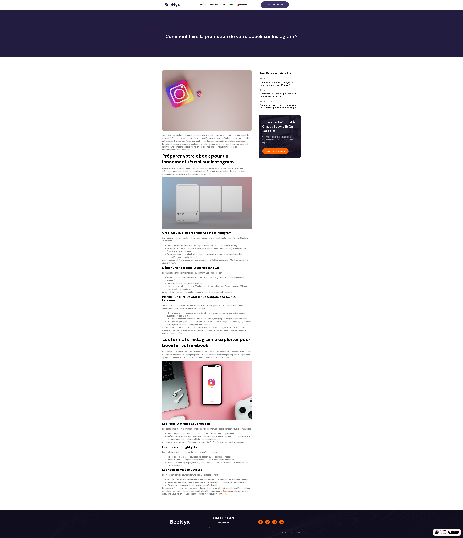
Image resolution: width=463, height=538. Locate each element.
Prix (223, 4)
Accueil (203, 4)
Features (214, 4)
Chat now (453, 532)
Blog (231, 4)
